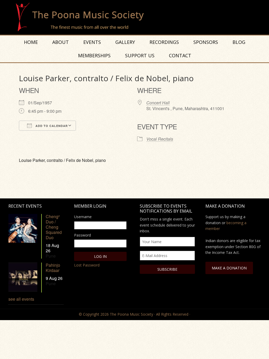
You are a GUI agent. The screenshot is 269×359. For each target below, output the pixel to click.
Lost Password (87, 265)
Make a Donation (229, 267)
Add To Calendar (51, 126)
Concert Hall (158, 103)
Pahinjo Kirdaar (53, 267)
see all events (21, 299)
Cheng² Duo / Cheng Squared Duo (54, 226)
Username (83, 216)
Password (82, 235)
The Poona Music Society (137, 17)
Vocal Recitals (159, 139)
